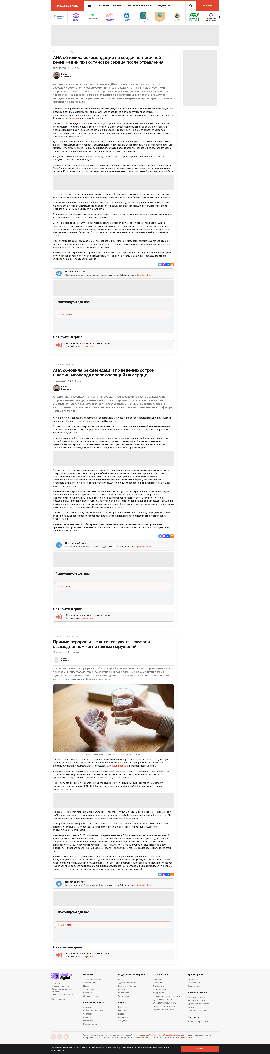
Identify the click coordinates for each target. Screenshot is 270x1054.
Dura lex (122, 989)
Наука (86, 986)
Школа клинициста (94, 1002)
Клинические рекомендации (167, 996)
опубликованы (118, 765)
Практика (74, 52)
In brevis (87, 1017)
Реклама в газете (196, 1000)
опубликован (72, 118)
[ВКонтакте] (168, 264)
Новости (104, 5)
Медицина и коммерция (131, 974)
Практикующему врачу (139, 5)
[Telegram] (160, 264)
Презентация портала (198, 1003)
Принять (200, 1049)
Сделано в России (127, 986)
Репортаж (123, 1007)
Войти (209, 5)
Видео (121, 1002)
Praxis (121, 1014)
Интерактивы (194, 982)
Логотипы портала (197, 1010)
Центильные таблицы (163, 999)
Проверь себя (90, 1024)
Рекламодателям (198, 992)
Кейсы (191, 1007)
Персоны (157, 982)
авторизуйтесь (85, 346)
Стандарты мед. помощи (165, 1003)
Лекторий (88, 1014)
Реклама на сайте (196, 997)
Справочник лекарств (163, 1009)
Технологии (88, 989)
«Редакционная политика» (62, 994)
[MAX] (164, 264)
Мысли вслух (124, 993)
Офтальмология (195, 986)
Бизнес (117, 5)
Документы (163, 5)
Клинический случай (93, 1010)
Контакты (193, 1017)
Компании (158, 979)
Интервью (123, 1010)
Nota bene (88, 1020)
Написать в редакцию (198, 1022)
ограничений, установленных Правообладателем (160, 1035)
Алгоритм (87, 1007)
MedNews (123, 1017)
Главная (56, 52)
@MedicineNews (145, 275)
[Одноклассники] (172, 264)
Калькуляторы (160, 989)
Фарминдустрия (91, 996)
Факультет (123, 1020)
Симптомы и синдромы (164, 1006)
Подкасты (193, 979)
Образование (89, 982)
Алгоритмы (158, 993)
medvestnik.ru (186, 1037)
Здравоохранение (92, 979)
